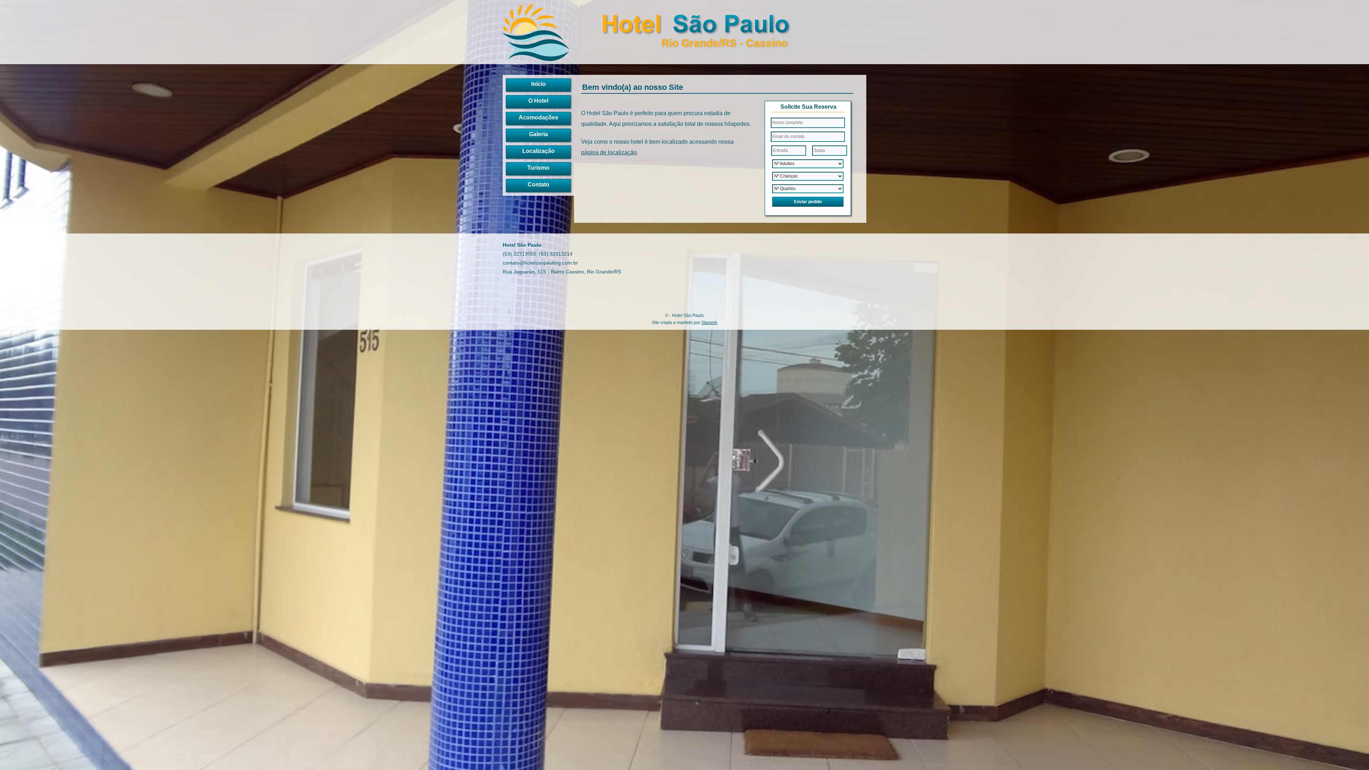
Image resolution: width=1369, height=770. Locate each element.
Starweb (709, 322)
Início (538, 84)
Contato (538, 184)
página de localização (609, 152)
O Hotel (538, 101)
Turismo (538, 168)
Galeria (538, 134)
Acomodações (538, 117)
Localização (538, 151)
